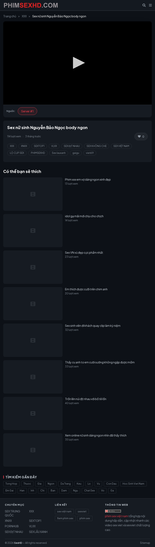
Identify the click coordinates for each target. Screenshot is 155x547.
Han (22, 490)
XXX (24, 16)
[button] (77, 63)
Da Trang (66, 483)
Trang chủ (9, 16)
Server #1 (27, 111)
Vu (98, 483)
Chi (42, 490)
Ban (53, 490)
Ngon (51, 483)
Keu (79, 483)
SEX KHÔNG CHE (97, 146)
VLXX (54, 146)
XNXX (24, 146)
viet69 (90, 152)
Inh (32, 490)
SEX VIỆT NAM (121, 146)
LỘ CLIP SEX (17, 152)
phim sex (85, 518)
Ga (112, 490)
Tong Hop (11, 483)
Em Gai (9, 490)
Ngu (75, 490)
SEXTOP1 (39, 146)
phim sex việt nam (116, 516)
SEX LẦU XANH (38, 532)
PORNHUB (12, 526)
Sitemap (145, 542)
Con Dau (111, 483)
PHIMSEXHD (38, 152)
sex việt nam (64, 511)
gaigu (75, 152)
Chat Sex (89, 490)
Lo (89, 483)
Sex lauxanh (59, 152)
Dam (64, 490)
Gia (39, 483)
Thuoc (27, 483)
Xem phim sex (65, 518)
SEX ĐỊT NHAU (72, 146)
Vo (102, 490)
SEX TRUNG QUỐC (12, 513)
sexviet (82, 511)
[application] (77, 63)
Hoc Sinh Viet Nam (133, 483)
